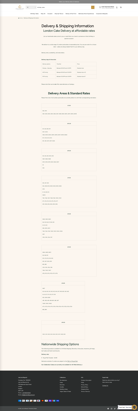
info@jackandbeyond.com (28, 395)
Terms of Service (85, 391)
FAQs (82, 382)
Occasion (49, 13)
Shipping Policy (85, 389)
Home (21, 18)
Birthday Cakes (35, 13)
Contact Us (105, 385)
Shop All (43, 13)
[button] (121, 7)
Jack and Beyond (25, 408)
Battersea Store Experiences (86, 13)
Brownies (62, 384)
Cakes (61, 382)
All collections (63, 380)
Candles (62, 387)
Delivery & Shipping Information (31, 18)
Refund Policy (84, 387)
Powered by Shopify (33, 408)
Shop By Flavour (59, 13)
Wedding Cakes (64, 389)
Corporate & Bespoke (101, 13)
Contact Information (86, 380)
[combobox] (66, 7)
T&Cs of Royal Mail (72, 361)
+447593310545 (26, 393)
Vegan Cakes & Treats (65, 391)
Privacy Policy (84, 384)
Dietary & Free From (71, 13)
